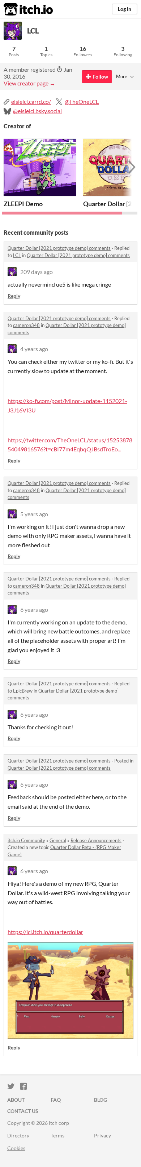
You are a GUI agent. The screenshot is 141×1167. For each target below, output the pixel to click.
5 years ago (34, 513)
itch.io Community (26, 840)
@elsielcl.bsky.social (37, 110)
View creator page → (29, 83)
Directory (18, 1135)
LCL (17, 255)
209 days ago (36, 271)
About (16, 1100)
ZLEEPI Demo (23, 204)
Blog (100, 1100)
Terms (57, 1135)
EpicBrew (23, 691)
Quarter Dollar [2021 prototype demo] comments (59, 248)
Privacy (102, 1135)
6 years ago (34, 609)
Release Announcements (95, 840)
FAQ (56, 1100)
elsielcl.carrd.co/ (31, 101)
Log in (124, 9)
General (58, 840)
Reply (14, 296)
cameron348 (26, 325)
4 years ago (34, 348)
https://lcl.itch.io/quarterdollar (45, 931)
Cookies (16, 1148)
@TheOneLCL (82, 101)
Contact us (22, 1111)
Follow (100, 77)
